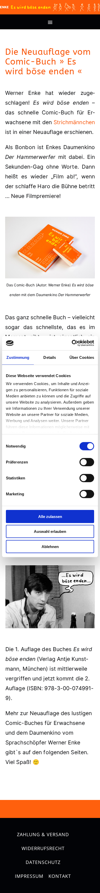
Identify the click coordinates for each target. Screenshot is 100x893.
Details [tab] (49, 357)
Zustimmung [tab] (17, 357)
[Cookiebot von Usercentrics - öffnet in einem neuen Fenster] (72, 343)
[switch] (86, 462)
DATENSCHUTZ (43, 862)
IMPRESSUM (29, 876)
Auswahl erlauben (50, 531)
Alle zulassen (50, 516)
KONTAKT (59, 876)
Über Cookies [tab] (81, 357)
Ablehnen (50, 546)
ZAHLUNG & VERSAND (43, 834)
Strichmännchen (74, 122)
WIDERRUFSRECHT (43, 848)
